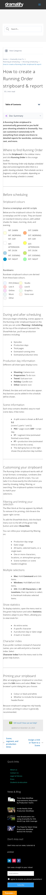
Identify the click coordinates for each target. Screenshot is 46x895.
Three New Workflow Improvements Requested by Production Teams (27, 800)
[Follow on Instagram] (14, 860)
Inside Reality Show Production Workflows (25, 809)
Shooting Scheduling (30, 62)
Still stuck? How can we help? (25, 723)
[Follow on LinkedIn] (9, 860)
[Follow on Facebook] (19, 860)
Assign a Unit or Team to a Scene (34, 743)
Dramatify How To (17, 59)
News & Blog (14, 791)
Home (5, 59)
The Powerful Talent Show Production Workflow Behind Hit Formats (27, 829)
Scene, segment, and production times (12, 742)
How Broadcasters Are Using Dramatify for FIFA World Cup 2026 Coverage (27, 818)
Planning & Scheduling (11, 62)
